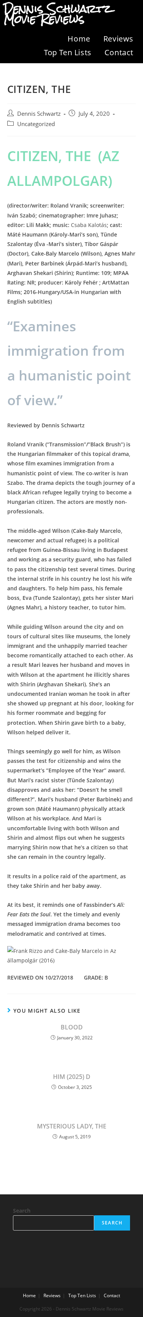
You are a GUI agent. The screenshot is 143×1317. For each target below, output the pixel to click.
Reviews (118, 39)
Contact (118, 52)
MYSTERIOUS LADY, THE (71, 1126)
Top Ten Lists (68, 52)
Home (78, 39)
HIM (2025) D (71, 1076)
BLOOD (72, 1027)
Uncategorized (36, 124)
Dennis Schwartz (39, 113)
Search (22, 1210)
